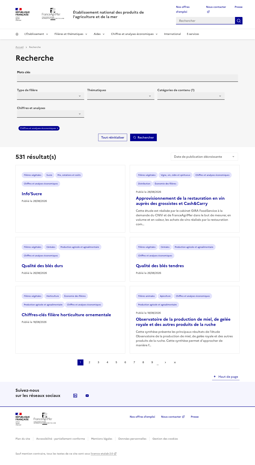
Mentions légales (101, 439)
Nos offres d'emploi (142, 417)
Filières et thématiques (69, 34)
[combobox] (50, 96)
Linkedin (75, 395)
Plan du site (22, 439)
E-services (193, 34)
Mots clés (23, 72)
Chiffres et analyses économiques (132, 34)
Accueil (17, 34)
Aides (97, 34)
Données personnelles (132, 439)
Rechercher (238, 20)
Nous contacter (171, 417)
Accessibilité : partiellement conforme (60, 439)
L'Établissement (34, 34)
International (172, 34)
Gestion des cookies (165, 439)
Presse (238, 7)
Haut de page (228, 376)
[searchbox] (22, 96)
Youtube (87, 395)
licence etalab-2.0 (102, 454)
